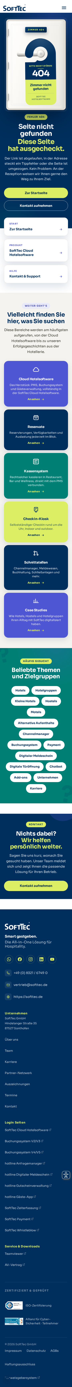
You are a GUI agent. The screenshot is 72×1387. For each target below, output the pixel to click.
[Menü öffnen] (64, 8)
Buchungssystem (24, 745)
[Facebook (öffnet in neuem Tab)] (20, 959)
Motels (36, 712)
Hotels (20, 690)
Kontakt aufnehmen (36, 206)
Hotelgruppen (46, 690)
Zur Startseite (36, 193)
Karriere (36, 788)
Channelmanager (36, 734)
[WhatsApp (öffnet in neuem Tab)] (9, 959)
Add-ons (20, 777)
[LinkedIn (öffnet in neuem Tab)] (41, 959)
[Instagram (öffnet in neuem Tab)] (30, 959)
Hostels (51, 701)
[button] (7, 1380)
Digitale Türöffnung (25, 766)
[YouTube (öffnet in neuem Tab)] (52, 959)
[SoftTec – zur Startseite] (14, 8)
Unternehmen (47, 777)
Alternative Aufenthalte (36, 723)
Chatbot (56, 766)
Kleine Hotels (25, 701)
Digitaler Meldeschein (36, 756)
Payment (54, 745)
